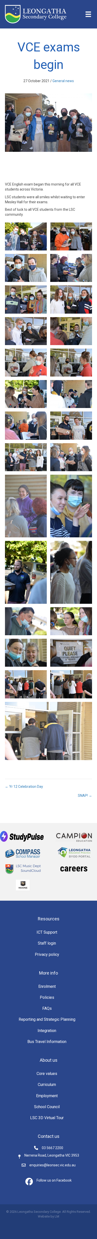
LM (57, 1216)
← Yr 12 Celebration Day (24, 787)
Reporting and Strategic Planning (47, 1019)
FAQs (47, 1008)
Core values (47, 1073)
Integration (47, 1030)
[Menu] (88, 14)
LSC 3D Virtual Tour (47, 1117)
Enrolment (47, 986)
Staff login (47, 943)
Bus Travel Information (46, 1041)
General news (63, 81)
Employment (47, 1095)
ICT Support (47, 932)
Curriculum (47, 1084)
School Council (47, 1106)
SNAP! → (85, 796)
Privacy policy (47, 954)
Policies (47, 997)
